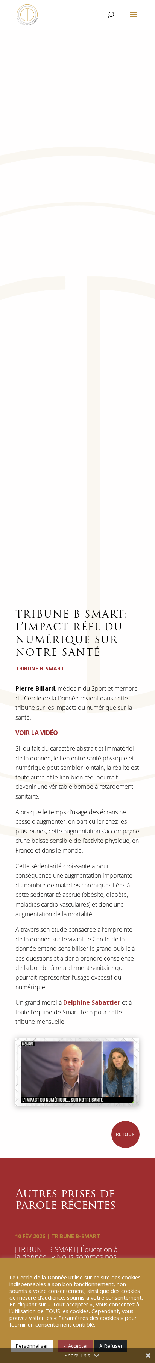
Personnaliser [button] (32, 1345)
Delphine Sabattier (91, 1002)
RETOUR (125, 1134)
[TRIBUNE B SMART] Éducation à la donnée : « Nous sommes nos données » (66, 1257)
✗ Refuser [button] (111, 1345)
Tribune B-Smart (75, 1236)
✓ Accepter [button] (75, 1345)
